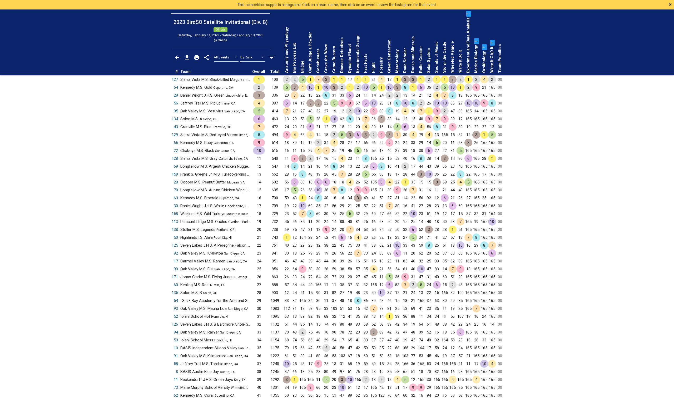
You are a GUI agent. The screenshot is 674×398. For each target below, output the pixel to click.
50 (176, 237)
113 (175, 221)
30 (176, 205)
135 (175, 292)
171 (175, 277)
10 (176, 348)
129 (175, 134)
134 (175, 119)
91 (176, 356)
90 (176, 269)
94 (176, 332)
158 (175, 213)
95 (176, 111)
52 (176, 316)
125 (175, 245)
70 (176, 190)
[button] (468, 14)
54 (176, 300)
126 (175, 324)
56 (176, 103)
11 (176, 379)
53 (176, 340)
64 (176, 87)
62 (176, 395)
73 (176, 387)
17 (176, 261)
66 (176, 142)
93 (176, 308)
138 (175, 229)
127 (175, 79)
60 (176, 284)
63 (176, 198)
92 (176, 253)
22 (176, 150)
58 (176, 363)
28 (176, 182)
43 (176, 127)
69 (176, 166)
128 (175, 158)
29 (176, 95)
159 (175, 174)
